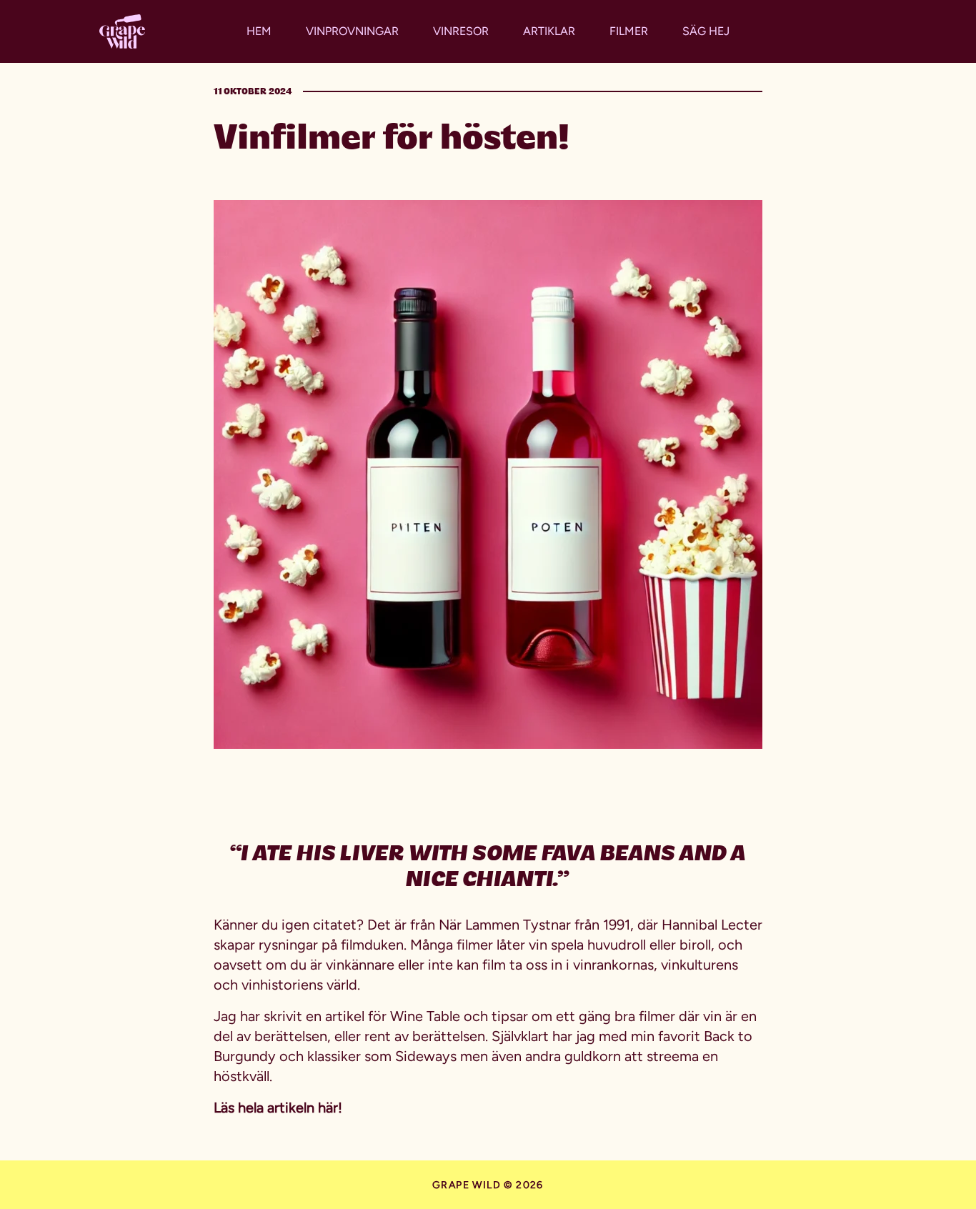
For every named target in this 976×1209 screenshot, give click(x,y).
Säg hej (705, 31)
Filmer (628, 31)
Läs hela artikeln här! (278, 1107)
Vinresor (461, 31)
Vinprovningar (352, 31)
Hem (259, 31)
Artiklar (549, 31)
